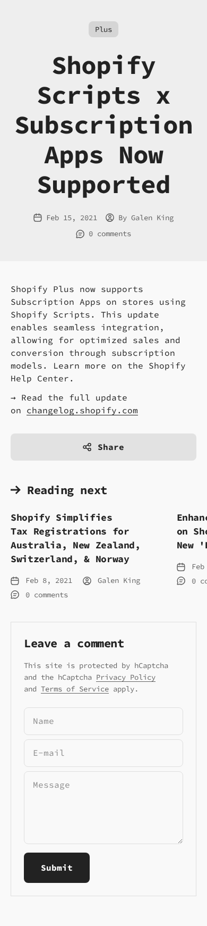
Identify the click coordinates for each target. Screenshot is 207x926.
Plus (103, 29)
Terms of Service (75, 689)
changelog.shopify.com (82, 410)
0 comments (110, 233)
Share (111, 446)
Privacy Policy (126, 677)
